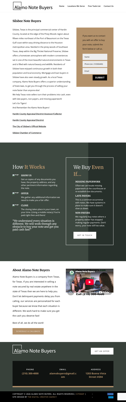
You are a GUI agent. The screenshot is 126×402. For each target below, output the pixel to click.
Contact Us (108, 6)
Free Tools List (94, 6)
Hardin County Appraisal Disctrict (28, 120)
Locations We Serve (76, 6)
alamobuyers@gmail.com (62, 375)
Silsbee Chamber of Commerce (27, 132)
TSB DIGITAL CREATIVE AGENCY (42, 397)
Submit (100, 77)
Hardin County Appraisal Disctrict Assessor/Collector (37, 114)
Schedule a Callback (28, 331)
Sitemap (80, 394)
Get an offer (102, 351)
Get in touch (84, 235)
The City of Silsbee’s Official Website (29, 126)
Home (61, 6)
